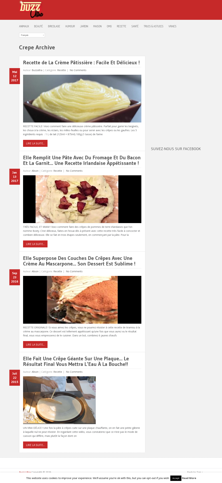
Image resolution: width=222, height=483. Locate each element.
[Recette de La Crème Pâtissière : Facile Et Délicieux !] (82, 99)
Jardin (84, 26)
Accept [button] (175, 478)
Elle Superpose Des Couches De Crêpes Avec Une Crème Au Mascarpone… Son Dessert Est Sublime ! (79, 261)
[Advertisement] (177, 85)
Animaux (24, 26)
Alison (35, 170)
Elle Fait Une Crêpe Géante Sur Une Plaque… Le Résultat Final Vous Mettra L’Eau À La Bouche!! (76, 361)
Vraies (172, 26)
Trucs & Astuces (153, 26)
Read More (189, 478)
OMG (109, 26)
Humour (70, 26)
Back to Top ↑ (195, 472)
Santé (135, 26)
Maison (97, 26)
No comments (77, 70)
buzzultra (37, 70)
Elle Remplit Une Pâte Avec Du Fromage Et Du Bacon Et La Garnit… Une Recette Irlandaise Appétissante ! (82, 160)
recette (121, 26)
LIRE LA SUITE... (35, 143)
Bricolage (54, 26)
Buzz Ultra (25, 472)
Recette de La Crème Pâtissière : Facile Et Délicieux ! (81, 62)
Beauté (38, 26)
